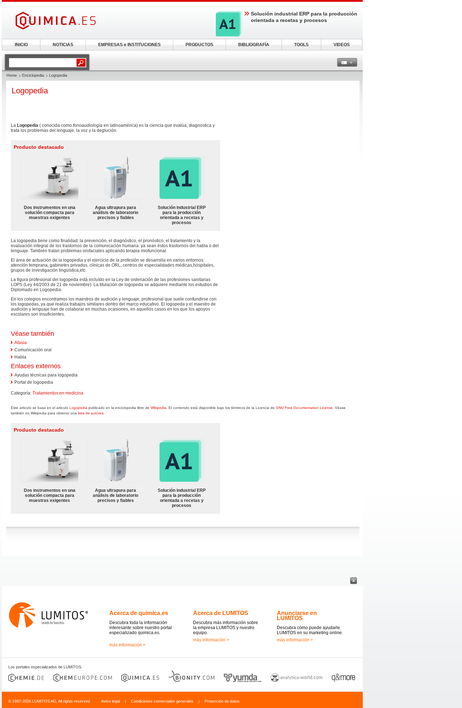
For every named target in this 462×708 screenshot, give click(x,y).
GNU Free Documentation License (304, 408)
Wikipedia (158, 408)
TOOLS (301, 44)
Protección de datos (222, 701)
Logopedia (78, 408)
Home (11, 75)
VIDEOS (342, 44)
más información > (127, 644)
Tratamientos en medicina (57, 393)
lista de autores (91, 413)
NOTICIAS (63, 44)
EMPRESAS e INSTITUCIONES (129, 44)
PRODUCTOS (199, 44)
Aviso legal (110, 701)
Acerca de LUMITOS (220, 613)
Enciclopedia (33, 75)
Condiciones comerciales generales (162, 701)
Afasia (20, 342)
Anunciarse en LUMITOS (297, 615)
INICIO (21, 44)
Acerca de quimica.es (138, 613)
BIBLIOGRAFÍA (253, 44)
